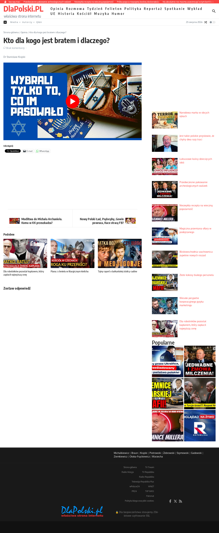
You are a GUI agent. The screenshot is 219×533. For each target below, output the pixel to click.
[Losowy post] (205, 22)
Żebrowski (169, 452)
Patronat (150, 496)
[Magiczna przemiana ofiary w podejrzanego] (167, 361)
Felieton (113, 8)
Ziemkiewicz (120, 456)
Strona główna (11, 32)
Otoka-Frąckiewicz (140, 456)
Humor (118, 13)
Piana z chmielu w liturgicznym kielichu (69, 271)
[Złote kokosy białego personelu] (167, 393)
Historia (66, 13)
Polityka (133, 8)
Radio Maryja (128, 472)
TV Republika (148, 472)
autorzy (27, 22)
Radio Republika (146, 477)
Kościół (84, 13)
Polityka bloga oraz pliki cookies (139, 500)
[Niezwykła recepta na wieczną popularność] (167, 425)
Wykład (195, 8)
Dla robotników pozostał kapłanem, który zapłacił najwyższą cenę (23, 273)
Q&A (39, 22)
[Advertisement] (72, 182)
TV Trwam (149, 467)
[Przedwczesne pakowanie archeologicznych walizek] (200, 361)
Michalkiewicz (121, 452)
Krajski (143, 452)
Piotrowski (155, 452)
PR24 (134, 491)
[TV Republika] (200, 425)
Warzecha (157, 456)
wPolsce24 (135, 486)
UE (53, 13)
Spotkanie (175, 8)
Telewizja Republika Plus (143, 481)
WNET (151, 486)
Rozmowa (75, 8)
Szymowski (183, 452)
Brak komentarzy (15, 47)
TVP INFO (149, 491)
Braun (134, 452)
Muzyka (102, 13)
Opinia (57, 8)
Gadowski (196, 452)
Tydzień (95, 8)
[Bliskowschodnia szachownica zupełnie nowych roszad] (200, 393)
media (14, 22)
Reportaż (153, 8)
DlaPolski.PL (23, 8)
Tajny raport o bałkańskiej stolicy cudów (117, 271)
